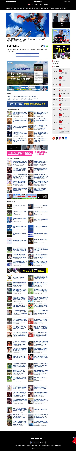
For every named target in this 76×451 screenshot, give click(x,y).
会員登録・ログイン (67, 1)
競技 (29, 4)
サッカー (57, 7)
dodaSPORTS (30, 7)
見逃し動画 (46, 4)
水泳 (23, 8)
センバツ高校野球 (36, 7)
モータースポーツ (46, 8)
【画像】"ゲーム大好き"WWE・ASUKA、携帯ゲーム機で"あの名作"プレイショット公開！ (23, 98)
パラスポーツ (38, 8)
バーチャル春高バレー (49, 7)
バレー (60, 7)
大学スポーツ (57, 8)
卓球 (15, 8)
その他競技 (52, 8)
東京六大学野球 (23, 7)
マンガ (41, 4)
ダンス (42, 8)
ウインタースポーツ (32, 8)
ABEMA (26, 8)
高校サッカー (43, 7)
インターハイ (18, 7)
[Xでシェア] (42, 46)
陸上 (21, 8)
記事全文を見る (27, 55)
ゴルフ (67, 7)
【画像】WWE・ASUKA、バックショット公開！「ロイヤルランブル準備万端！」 (20, 99)
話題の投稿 (42, 58)
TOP (7, 7)
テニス (12, 8)
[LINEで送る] (47, 46)
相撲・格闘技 (8, 8)
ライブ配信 (36, 4)
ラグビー (18, 8)
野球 (54, 7)
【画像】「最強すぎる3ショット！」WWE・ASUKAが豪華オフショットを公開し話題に (22, 96)
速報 (32, 4)
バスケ (64, 7)
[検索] (14, 1)
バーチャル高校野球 (12, 7)
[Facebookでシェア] (44, 46)
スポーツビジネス (63, 8)
